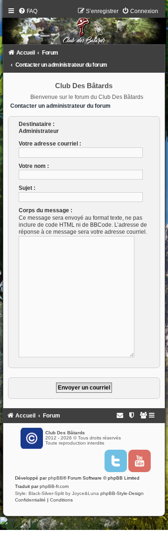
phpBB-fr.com (54, 486)
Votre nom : (34, 166)
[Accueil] (84, 28)
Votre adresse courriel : (50, 143)
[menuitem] (27, 11)
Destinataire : (37, 124)
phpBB (55, 477)
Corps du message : (45, 210)
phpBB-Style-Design (122, 493)
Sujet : (27, 188)
